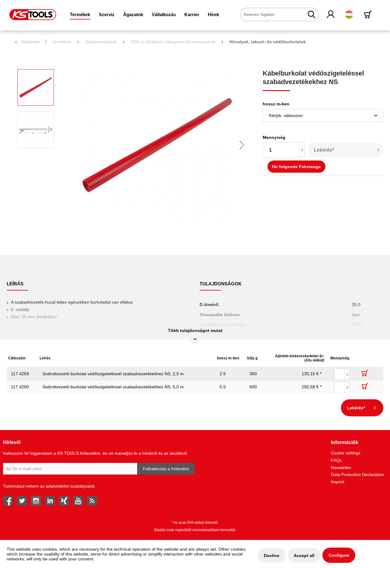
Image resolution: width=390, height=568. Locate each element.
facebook (8, 501)
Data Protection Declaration (357, 474)
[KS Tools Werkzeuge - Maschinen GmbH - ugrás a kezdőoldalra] (32, 15)
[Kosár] (369, 14)
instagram (36, 501)
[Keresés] (311, 14)
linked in (50, 501)
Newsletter (341, 467)
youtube (78, 501)
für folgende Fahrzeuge (296, 166)
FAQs (336, 460)
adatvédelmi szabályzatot (70, 486)
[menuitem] (80, 14)
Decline (271, 555)
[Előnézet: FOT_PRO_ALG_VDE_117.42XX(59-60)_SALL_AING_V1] (35, 87)
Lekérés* (324, 150)
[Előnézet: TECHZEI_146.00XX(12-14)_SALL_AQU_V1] (35, 130)
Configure (338, 555)
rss (92, 501)
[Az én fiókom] (331, 14)
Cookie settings (345, 452)
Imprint (337, 481)
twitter (22, 501)
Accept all (304, 555)
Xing (64, 501)
